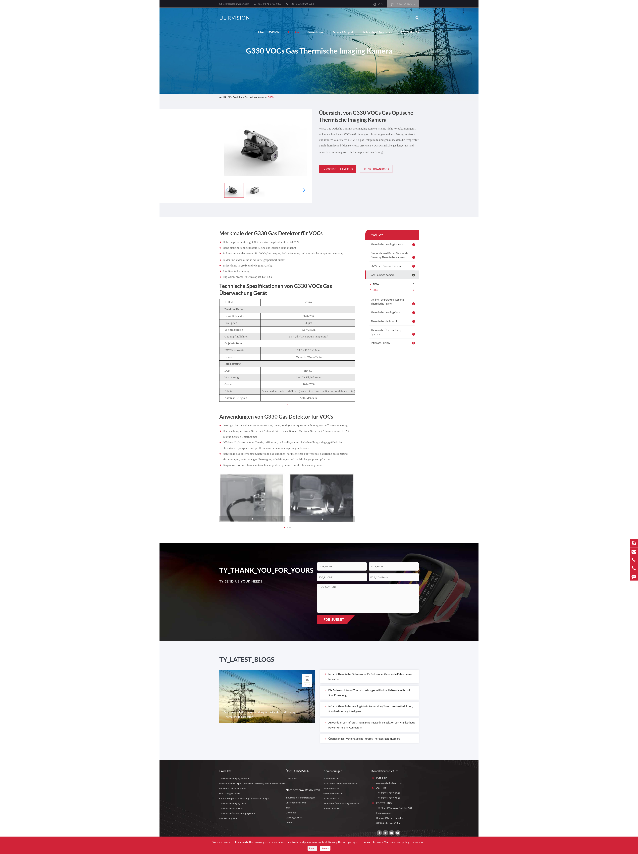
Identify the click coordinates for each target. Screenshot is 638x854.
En (378, 3)
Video (289, 822)
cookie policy (401, 842)
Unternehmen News (296, 802)
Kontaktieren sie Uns (384, 771)
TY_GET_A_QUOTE (405, 3)
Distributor (291, 778)
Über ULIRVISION (268, 32)
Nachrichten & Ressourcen (377, 32)
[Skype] (634, 543)
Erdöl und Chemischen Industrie (340, 783)
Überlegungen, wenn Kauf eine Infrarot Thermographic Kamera (364, 738)
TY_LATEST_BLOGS (246, 659)
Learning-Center (294, 817)
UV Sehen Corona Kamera (386, 265)
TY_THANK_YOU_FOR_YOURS (262, 570)
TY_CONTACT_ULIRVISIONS (337, 169)
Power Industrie (331, 808)
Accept (325, 848)
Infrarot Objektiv (380, 342)
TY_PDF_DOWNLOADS (376, 169)
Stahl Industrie (330, 778)
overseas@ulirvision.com (236, 3)
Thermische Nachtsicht (384, 321)
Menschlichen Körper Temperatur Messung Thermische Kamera (390, 255)
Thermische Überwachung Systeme (386, 331)
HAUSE (227, 97)
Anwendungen (315, 32)
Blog (288, 807)
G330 (270, 97)
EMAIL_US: (382, 778)
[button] (304, 190)
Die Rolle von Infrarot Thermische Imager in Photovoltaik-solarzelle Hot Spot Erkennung (369, 693)
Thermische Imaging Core (385, 312)
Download (291, 812)
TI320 (376, 284)
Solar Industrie (331, 788)
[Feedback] (634, 576)
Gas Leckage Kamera (255, 97)
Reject (312, 848)
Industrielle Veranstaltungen (300, 797)
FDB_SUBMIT (334, 619)
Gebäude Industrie (332, 793)
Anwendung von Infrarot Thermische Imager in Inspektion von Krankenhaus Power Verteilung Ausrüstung (371, 725)
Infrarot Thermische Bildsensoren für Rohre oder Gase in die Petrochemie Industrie (370, 676)
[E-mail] (634, 551)
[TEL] (634, 560)
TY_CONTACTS (410, 32)
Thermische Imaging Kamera (387, 244)
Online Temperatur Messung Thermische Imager (387, 301)
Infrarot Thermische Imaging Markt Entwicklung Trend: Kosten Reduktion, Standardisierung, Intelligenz (370, 709)
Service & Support (343, 32)
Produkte (293, 32)
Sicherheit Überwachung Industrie (341, 803)
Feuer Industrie (331, 798)
